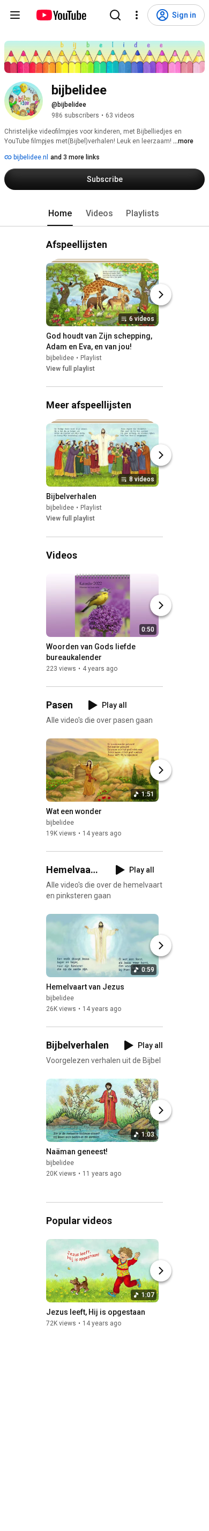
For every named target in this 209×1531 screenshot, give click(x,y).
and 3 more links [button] (75, 157)
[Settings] (136, 15)
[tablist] (104, 213)
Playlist (91, 358)
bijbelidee (60, 358)
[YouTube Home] (61, 15)
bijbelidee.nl (30, 157)
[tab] (60, 213)
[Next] (160, 294)
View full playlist (70, 368)
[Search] (115, 15)
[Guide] (15, 15)
